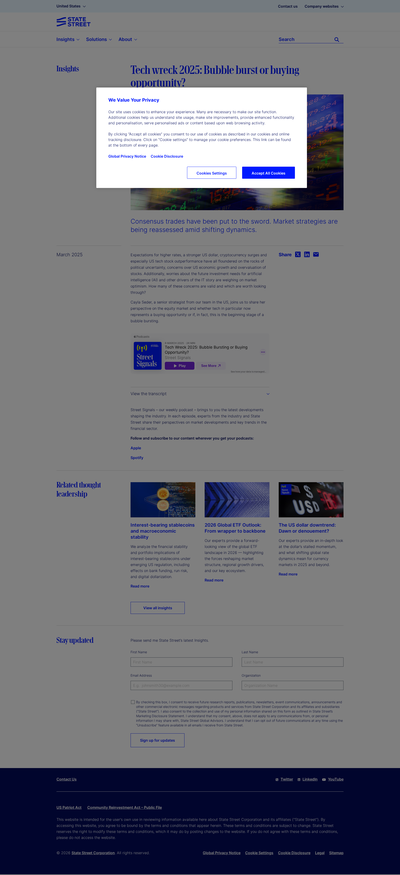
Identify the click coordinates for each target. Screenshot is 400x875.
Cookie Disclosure (167, 156)
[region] (201, 138)
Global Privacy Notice (127, 156)
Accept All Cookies (268, 173)
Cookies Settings (212, 173)
